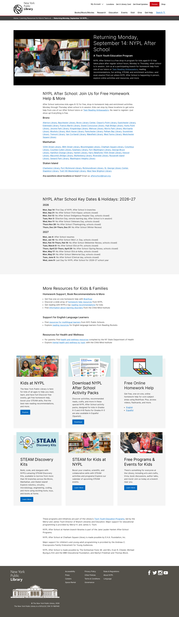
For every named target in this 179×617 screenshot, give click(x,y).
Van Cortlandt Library (76, 134)
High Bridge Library (114, 125)
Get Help (149, 12)
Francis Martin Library (70, 125)
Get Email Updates (140, 4)
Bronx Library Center (85, 122)
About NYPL (108, 575)
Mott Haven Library (75, 131)
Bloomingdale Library (90, 147)
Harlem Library (80, 152)
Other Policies (90, 575)
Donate (154, 4)
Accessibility (70, 571)
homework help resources (80, 302)
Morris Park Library (113, 128)
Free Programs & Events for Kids (139, 462)
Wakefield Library (95, 134)
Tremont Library (57, 134)
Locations (110, 4)
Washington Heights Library (82, 158)
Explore (25, 412)
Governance (89, 582)
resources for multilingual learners (64, 322)
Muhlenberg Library (83, 155)
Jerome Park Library (59, 128)
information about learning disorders (66, 307)
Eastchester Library (127, 122)
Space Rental (70, 582)
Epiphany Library (80, 150)
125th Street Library (52, 147)
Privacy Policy (90, 571)
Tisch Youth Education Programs (109, 519)
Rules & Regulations (111, 571)
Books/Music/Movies (84, 12)
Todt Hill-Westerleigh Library (73, 171)
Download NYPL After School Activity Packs (87, 388)
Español (129, 410)
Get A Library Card (123, 4)
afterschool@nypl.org (101, 176)
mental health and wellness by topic (68, 342)
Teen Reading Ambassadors (125, 69)
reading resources (60, 325)
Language (108, 579)
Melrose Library (96, 128)
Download (78, 422)
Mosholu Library (57, 131)
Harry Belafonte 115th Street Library (104, 152)
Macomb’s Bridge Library (61, 155)
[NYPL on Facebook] (149, 573)
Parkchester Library (94, 131)
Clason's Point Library (107, 122)
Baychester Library (66, 122)
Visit (133, 12)
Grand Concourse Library (92, 125)
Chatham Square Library (112, 147)
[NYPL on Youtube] (165, 573)
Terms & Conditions (92, 579)
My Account (96, 4)
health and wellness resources (74, 339)
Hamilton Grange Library (61, 152)
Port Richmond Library (71, 168)
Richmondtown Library (93, 168)
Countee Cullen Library (60, 150)
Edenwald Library (51, 125)
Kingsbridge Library (79, 128)
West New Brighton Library (99, 171)
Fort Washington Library (100, 150)
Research (101, 12)
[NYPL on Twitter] (154, 573)
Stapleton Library (51, 171)
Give (140, 12)
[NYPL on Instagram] (160, 573)
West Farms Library (113, 134)
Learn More (26, 499)
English (129, 407)
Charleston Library (51, 168)
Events (124, 12)
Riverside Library (100, 155)
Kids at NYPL (32, 383)
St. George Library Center (116, 168)
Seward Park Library (59, 158)
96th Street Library (71, 147)
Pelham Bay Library (113, 131)
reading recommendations (83, 305)
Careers (68, 579)
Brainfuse (88, 299)
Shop (163, 4)
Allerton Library (50, 122)
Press (67, 575)
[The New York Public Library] (24, 8)
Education (113, 12)
